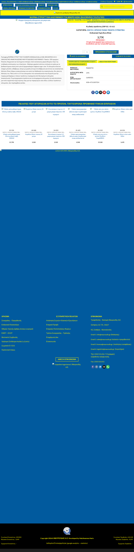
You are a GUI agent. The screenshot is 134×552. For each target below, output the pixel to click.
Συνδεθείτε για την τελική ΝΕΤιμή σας (100, 44)
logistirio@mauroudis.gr (66, 1)
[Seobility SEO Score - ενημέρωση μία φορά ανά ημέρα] (67, 531)
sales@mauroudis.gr (39, 1)
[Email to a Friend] (100, 92)
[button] (106, 1)
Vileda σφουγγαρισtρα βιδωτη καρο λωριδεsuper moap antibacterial (78, 136)
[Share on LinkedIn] (108, 92)
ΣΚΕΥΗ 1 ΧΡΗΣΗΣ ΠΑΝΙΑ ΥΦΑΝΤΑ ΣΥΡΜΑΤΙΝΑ (106, 30)
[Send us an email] (104, 367)
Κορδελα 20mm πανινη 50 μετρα (33, 135)
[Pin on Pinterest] (104, 92)
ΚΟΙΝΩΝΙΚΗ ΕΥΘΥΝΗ (44, 8)
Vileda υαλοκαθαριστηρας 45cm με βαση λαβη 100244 (11, 136)
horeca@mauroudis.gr (52, 1)
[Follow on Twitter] (100, 367)
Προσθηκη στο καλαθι (106, 52)
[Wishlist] (114, 1)
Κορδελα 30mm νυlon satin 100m (122, 135)
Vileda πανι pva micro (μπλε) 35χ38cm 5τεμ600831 (100, 136)
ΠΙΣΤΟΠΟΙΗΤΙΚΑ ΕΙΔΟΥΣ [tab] (77, 64)
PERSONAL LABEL (53, 5)
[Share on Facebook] (93, 92)
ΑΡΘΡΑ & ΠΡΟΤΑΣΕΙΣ (9, 8)
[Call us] (108, 367)
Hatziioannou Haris (86, 538)
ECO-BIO (55, 8)
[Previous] (1, 127)
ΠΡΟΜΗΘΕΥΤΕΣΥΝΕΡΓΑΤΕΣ (27, 8)
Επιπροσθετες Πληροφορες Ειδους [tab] (82, 61)
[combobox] (116, 6)
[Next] (132, 127)
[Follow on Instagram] (96, 367)
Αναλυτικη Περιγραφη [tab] (107, 61)
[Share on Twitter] (97, 92)
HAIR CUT (41, 5)
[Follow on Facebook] (93, 367)
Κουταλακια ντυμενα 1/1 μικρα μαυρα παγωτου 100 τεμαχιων (56, 136)
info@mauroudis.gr (28, 1)
